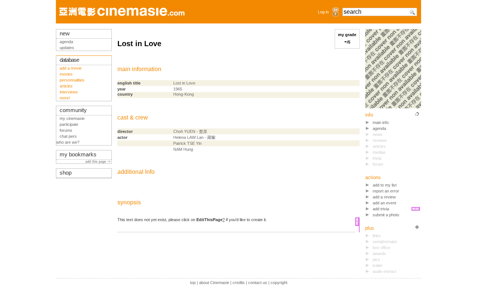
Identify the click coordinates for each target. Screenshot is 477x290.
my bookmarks (78, 154)
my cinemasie (72, 118)
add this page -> (98, 161)
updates (67, 47)
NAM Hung (183, 149)
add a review (384, 197)
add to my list (385, 185)
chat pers (68, 136)
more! (65, 98)
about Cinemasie (214, 282)
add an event (384, 203)
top (193, 282)
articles (66, 86)
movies (66, 74)
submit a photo (386, 215)
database (69, 60)
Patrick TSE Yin (187, 143)
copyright (279, 282)
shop (66, 173)
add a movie (71, 68)
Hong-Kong (183, 94)
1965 (177, 89)
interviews (69, 92)
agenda (379, 128)
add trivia (381, 209)
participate (69, 124)
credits (239, 282)
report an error (386, 191)
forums (66, 130)
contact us (257, 282)
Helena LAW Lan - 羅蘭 (194, 137)
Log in (323, 12)
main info (381, 122)
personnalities (72, 80)
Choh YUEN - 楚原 (190, 131)
